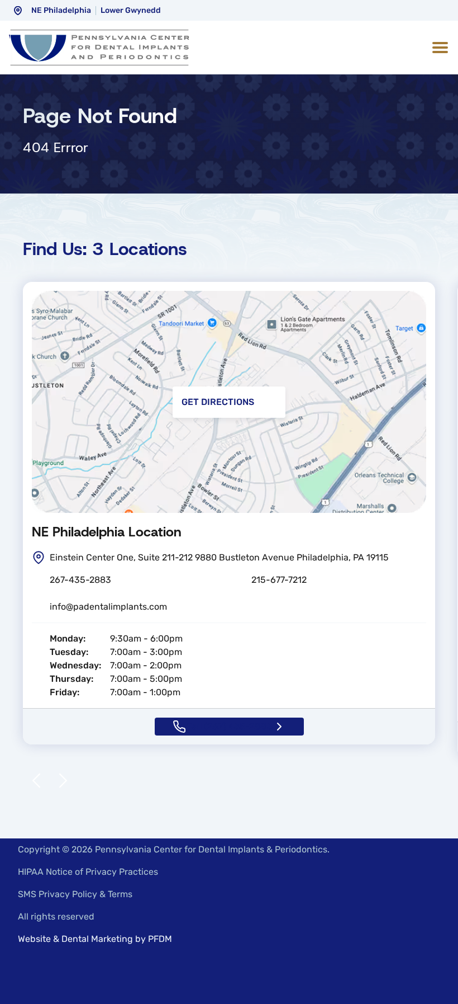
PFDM (160, 939)
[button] (438, 47)
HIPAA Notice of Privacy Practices (88, 871)
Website (34, 939)
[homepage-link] (99, 47)
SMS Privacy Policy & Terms (75, 894)
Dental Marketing (97, 939)
